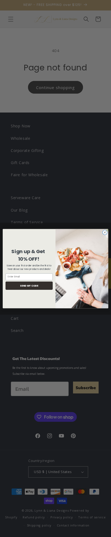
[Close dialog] (104, 232)
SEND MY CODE (29, 285)
